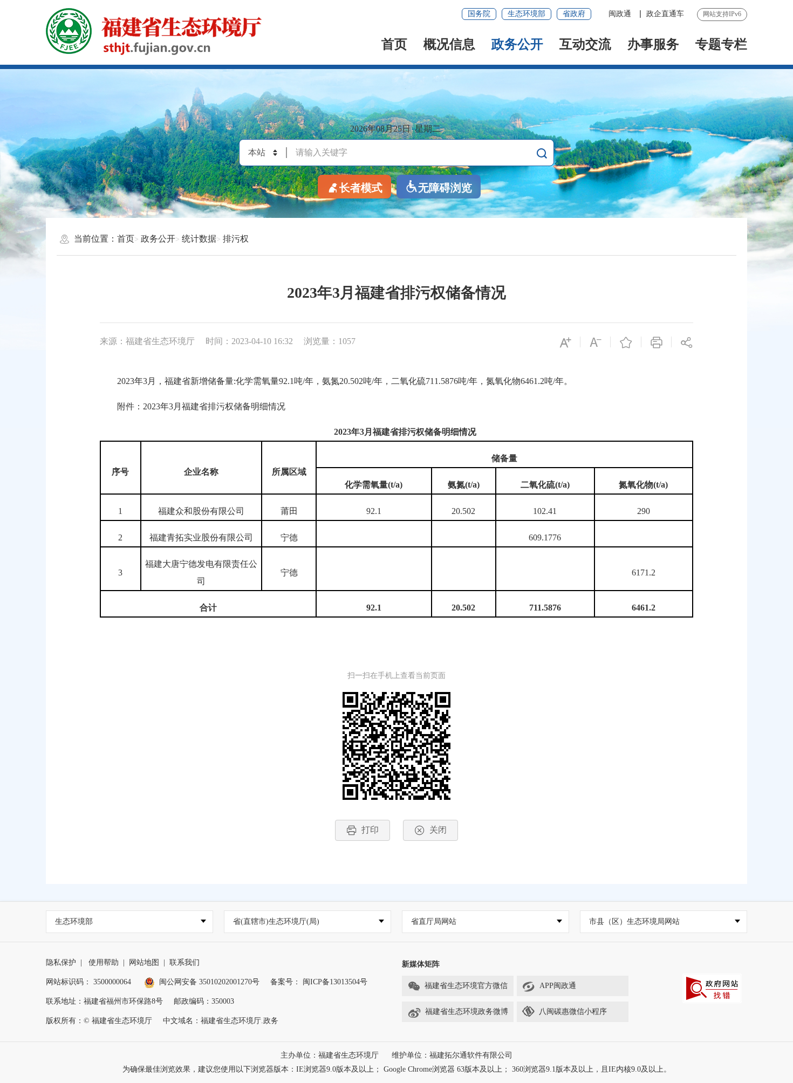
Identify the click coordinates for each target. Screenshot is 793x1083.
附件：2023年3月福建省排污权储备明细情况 (192, 406)
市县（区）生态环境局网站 (634, 921)
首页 (394, 44)
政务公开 (517, 44)
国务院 (479, 14)
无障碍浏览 (445, 188)
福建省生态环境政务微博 (466, 1011)
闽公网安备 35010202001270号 (209, 982)
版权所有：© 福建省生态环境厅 (99, 1021)
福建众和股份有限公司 (201, 511)
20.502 (463, 511)
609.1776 (545, 537)
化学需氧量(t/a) (373, 484)
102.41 (545, 511)
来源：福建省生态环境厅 (147, 341)
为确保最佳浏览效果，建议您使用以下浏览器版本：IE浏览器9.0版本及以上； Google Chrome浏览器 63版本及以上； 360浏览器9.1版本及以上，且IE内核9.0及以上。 (396, 1069)
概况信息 (449, 44)
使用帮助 (103, 962)
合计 (208, 607)
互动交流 (585, 44)
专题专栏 (721, 44)
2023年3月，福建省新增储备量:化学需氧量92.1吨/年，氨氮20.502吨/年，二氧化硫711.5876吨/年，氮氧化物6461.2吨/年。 (336, 381)
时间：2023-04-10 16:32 (249, 341)
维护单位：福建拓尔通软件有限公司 (452, 1055)
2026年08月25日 (380, 128)
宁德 (289, 537)
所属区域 (289, 471)
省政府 (574, 14)
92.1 (373, 511)
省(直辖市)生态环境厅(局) (276, 921)
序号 (120, 471)
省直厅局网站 (433, 921)
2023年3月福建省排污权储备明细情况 (405, 431)
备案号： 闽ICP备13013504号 (318, 982)
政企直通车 (665, 14)
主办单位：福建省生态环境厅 (330, 1055)
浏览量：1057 (330, 341)
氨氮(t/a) (464, 484)
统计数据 (199, 238)
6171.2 (643, 572)
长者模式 (360, 188)
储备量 (504, 458)
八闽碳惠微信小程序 (573, 1011)
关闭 (438, 829)
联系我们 (184, 962)
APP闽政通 (557, 986)
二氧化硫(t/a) (545, 484)
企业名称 (201, 471)
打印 (370, 829)
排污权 (236, 238)
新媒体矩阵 (421, 964)
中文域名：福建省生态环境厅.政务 (220, 1021)
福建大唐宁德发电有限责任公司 (201, 572)
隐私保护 (61, 962)
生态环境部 (526, 14)
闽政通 (621, 14)
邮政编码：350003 (204, 1001)
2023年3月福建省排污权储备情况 (396, 292)
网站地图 (144, 962)
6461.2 (643, 607)
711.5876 (545, 607)
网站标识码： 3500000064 (88, 982)
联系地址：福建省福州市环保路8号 (104, 1001)
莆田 (289, 511)
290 (643, 511)
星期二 (428, 128)
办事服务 (653, 44)
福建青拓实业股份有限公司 (201, 537)
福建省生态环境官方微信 (466, 986)
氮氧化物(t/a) (643, 484)
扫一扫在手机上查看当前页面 (396, 675)
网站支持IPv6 (722, 14)
